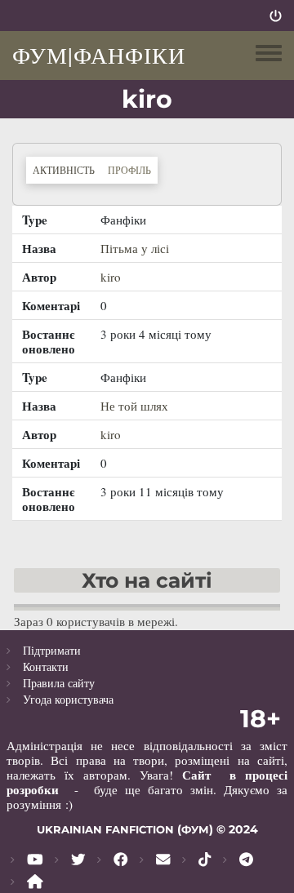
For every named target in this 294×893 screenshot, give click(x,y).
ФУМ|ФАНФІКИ (98, 54)
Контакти (46, 666)
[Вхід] (275, 15)
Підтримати (52, 650)
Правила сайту (59, 683)
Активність (67, 169)
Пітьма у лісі (134, 248)
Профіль (129, 169)
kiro (110, 277)
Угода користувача (68, 699)
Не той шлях (134, 406)
